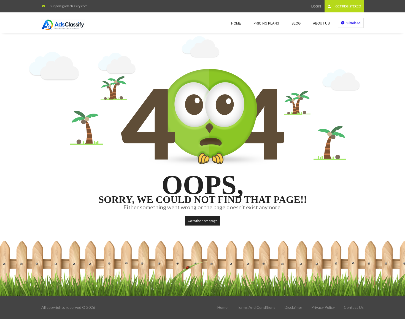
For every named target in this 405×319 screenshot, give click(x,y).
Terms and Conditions (256, 307)
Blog (296, 23)
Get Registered (348, 6)
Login (316, 6)
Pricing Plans (266, 23)
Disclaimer (293, 307)
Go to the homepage (202, 221)
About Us (321, 23)
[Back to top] (387, 284)
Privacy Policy (323, 307)
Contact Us (354, 307)
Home (236, 23)
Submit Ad (353, 23)
